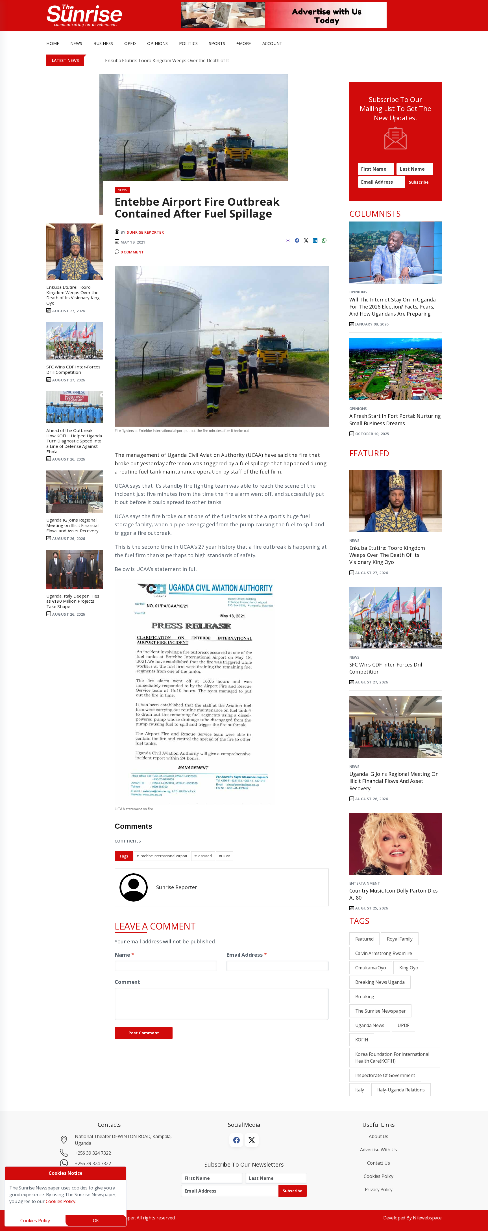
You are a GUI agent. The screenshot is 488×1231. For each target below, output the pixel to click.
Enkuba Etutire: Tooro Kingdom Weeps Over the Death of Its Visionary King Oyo (188, 60)
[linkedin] (315, 239)
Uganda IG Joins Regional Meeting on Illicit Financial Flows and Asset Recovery (394, 780)
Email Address (246, 954)
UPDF (403, 1025)
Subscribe (419, 182)
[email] (288, 239)
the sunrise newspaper (380, 1011)
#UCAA (224, 855)
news (76, 43)
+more (243, 43)
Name (124, 954)
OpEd (130, 43)
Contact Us (378, 1163)
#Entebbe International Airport (162, 855)
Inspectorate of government (385, 1075)
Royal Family (399, 939)
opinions (157, 43)
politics (188, 43)
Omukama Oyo (370, 968)
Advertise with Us (378, 1150)
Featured (364, 939)
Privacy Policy (379, 1189)
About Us (378, 1136)
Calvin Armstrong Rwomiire (383, 953)
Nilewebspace (427, 1218)
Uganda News (369, 1025)
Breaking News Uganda (380, 982)
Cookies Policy (378, 1176)
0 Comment (132, 252)
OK (96, 1220)
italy (359, 1090)
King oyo (408, 968)
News (354, 540)
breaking (364, 996)
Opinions (358, 291)
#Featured (203, 855)
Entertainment (364, 883)
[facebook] (297, 239)
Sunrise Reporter (145, 232)
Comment (127, 981)
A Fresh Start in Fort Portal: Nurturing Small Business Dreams (395, 419)
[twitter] (306, 239)
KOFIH (361, 1040)
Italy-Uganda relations (401, 1090)
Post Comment (143, 1032)
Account (272, 43)
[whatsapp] (324, 239)
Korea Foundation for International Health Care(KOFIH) (392, 1057)
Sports (217, 43)
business (103, 43)
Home (52, 43)
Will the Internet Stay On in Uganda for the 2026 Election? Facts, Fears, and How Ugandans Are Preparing (392, 306)
